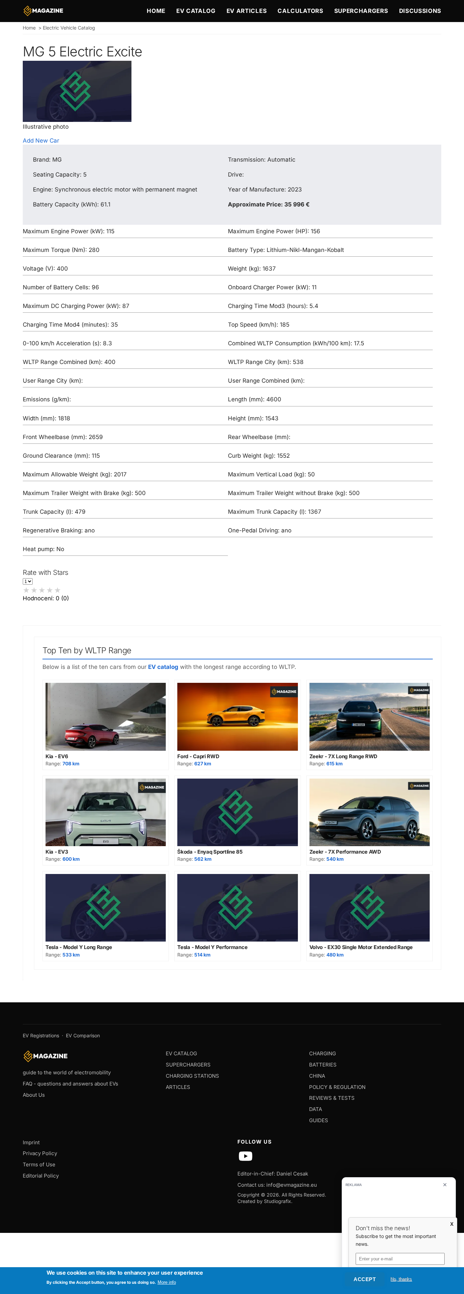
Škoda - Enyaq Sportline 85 (209, 852)
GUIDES (318, 1120)
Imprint (31, 1142)
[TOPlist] (232, 1219)
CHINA (317, 1076)
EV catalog (163, 666)
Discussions (420, 10)
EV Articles (247, 10)
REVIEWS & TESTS (332, 1098)
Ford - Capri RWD (198, 756)
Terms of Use (39, 1164)
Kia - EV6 (57, 756)
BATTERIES (323, 1064)
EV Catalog (196, 10)
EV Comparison (83, 1035)
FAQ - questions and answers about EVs (70, 1083)
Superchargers (361, 10)
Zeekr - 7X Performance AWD (345, 852)
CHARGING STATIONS (192, 1076)
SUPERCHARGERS (188, 1064)
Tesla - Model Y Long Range (79, 947)
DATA (315, 1109)
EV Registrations (41, 1035)
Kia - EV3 (57, 852)
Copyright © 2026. (258, 1195)
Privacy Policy (40, 1153)
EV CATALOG (181, 1053)
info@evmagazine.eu (291, 1185)
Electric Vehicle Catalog (69, 28)
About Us (34, 1095)
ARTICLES (178, 1087)
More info (167, 1282)
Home (156, 10)
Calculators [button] (300, 10)
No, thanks (401, 1278)
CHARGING (322, 1053)
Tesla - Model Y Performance (212, 947)
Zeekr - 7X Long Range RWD (343, 756)
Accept (365, 1279)
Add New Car (41, 140)
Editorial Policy (41, 1175)
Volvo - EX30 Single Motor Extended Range (361, 947)
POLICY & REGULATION (337, 1087)
